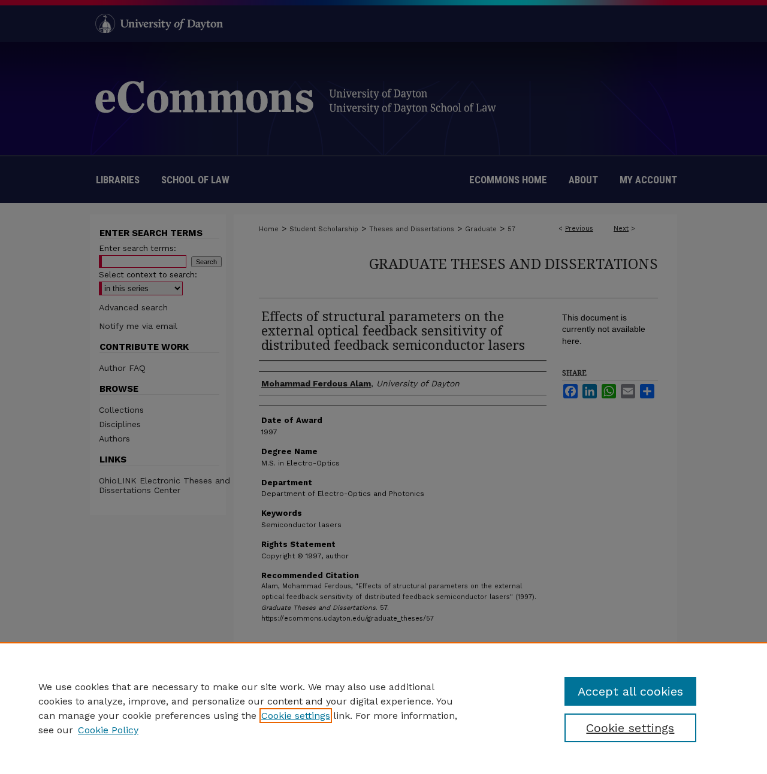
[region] (383, 708)
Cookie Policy (108, 730)
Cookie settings (295, 715)
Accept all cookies (630, 691)
